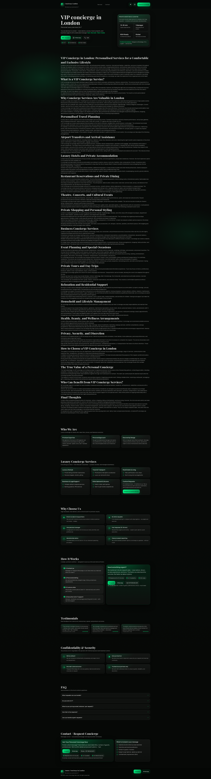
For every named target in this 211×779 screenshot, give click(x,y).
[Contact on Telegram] (130, 4)
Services (100, 4)
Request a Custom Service (131, 491)
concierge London (124, 69)
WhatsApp (78, 37)
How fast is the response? (69, 712)
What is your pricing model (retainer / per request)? (77, 706)
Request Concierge (144, 4)
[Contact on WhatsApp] (134, 4)
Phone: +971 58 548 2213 (87, 751)
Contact (107, 4)
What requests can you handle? (71, 695)
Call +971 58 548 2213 (132, 583)
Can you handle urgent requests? (72, 717)
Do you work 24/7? (67, 701)
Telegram (66, 37)
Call (88, 37)
